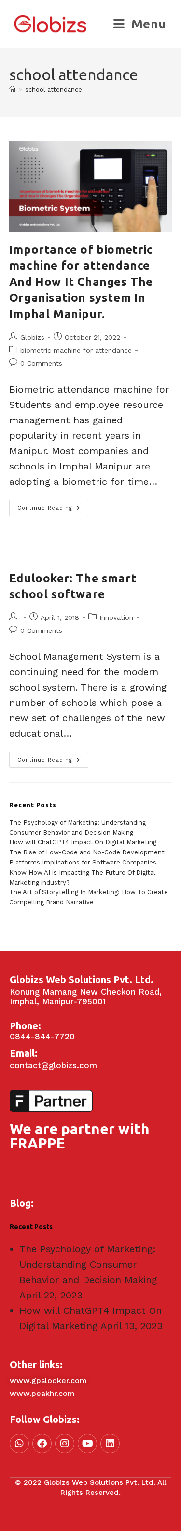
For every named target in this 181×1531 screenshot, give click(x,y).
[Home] (12, 89)
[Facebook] (42, 1443)
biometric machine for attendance (76, 350)
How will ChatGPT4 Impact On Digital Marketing (82, 842)
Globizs (32, 337)
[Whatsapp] (19, 1443)
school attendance (53, 89)
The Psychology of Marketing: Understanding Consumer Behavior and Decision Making (88, 1264)
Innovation (116, 617)
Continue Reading (52, 505)
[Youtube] (87, 1443)
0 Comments (41, 363)
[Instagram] (64, 1443)
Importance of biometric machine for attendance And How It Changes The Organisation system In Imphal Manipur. (81, 282)
